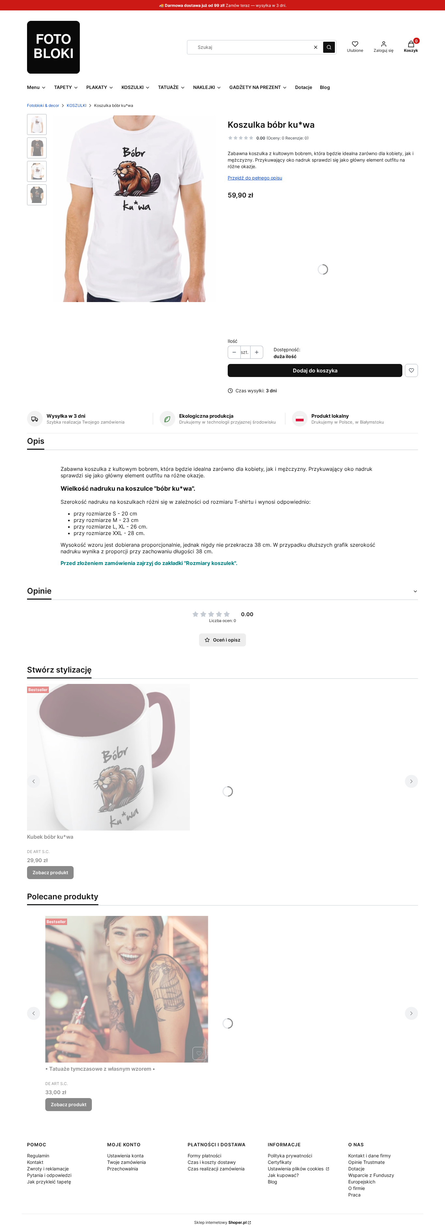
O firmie (356, 1188)
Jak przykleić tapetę (49, 1181)
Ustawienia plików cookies (296, 1168)
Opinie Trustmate (366, 1162)
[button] (329, 47)
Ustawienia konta (125, 1155)
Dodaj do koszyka (315, 370)
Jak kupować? (283, 1175)
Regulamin (38, 1155)
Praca (354, 1194)
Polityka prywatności (290, 1155)
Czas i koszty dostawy (212, 1162)
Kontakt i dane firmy (369, 1155)
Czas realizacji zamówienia (216, 1168)
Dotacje (356, 1168)
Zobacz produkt (50, 872)
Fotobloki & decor (43, 105)
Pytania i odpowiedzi (49, 1175)
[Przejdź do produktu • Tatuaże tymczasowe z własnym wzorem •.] (126, 989)
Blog (272, 1181)
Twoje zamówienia (126, 1162)
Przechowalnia (122, 1168)
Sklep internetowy (220, 1222)
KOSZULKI (76, 105)
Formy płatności (204, 1155)
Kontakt (35, 1162)
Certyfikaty (280, 1162)
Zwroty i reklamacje (48, 1168)
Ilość (232, 341)
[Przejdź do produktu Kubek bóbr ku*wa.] (108, 757)
